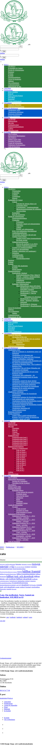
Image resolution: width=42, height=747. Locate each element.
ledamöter (33, 581)
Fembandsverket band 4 (20, 443)
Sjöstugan (19, 501)
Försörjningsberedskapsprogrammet (8, 572)
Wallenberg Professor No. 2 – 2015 (23, 519)
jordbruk (35, 579)
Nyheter (10, 74)
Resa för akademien (18, 215)
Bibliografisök (12, 121)
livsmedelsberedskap (6, 583)
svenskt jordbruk (20, 587)
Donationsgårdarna (14, 77)
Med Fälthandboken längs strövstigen (28, 286)
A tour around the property (24, 492)
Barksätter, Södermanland (20, 284)
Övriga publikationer (15, 101)
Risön (18, 499)
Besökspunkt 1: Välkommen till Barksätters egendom (30, 288)
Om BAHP (11, 119)
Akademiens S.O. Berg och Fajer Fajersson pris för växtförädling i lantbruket (26, 358)
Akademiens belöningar (15, 112)
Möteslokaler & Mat (14, 86)
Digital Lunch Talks (14, 139)
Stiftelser (11, 81)
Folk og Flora (20, 457)
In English (7, 132)
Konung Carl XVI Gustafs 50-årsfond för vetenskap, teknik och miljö (25, 418)
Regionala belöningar (15, 114)
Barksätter (18, 564)
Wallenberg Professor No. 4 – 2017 (23, 527)
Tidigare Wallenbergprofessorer (26, 246)
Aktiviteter (7, 88)
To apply (15, 507)
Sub (4, 51)
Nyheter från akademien (20, 266)
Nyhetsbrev (20, 222)
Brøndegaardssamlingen (16, 127)
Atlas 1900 (15, 434)
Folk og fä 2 (20, 470)
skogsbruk (25, 585)
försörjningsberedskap (19, 569)
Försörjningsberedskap (19, 218)
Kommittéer (16, 213)
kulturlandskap (21, 581)
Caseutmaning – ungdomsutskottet (27, 207)
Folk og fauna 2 (21, 454)
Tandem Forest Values (19, 236)
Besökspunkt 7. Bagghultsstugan (30, 306)
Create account (21, 509)
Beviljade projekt (21, 240)
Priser (6, 707)
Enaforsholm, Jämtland (19, 273)
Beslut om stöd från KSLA (21, 341)
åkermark (14, 589)
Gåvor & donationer (14, 79)
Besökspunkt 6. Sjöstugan (28, 304)
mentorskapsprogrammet (8, 585)
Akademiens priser (14, 110)
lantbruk (27, 581)
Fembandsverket (13, 125)
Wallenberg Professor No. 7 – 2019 (23, 538)
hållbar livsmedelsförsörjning (8, 574)
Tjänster (14, 432)
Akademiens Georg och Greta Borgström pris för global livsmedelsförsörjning (26, 361)
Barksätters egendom (27, 564)
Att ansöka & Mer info (19, 337)
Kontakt (10, 75)
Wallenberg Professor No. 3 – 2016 (23, 523)
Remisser (11, 72)
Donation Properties (14, 141)
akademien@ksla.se (6, 698)
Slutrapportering (17, 342)
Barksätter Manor (17, 490)
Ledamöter (15, 193)
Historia (14, 198)
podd (17, 585)
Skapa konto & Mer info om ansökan (28, 339)
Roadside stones (21, 494)
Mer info (11, 123)
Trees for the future (22, 496)
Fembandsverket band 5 (20, 445)
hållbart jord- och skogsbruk (20, 576)
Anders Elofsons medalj (20, 390)
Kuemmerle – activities (23, 536)
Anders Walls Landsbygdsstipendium (24, 415)
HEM (2, 547)
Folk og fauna (20, 450)
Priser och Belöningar (11, 108)
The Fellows (12, 138)
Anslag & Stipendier (14, 105)
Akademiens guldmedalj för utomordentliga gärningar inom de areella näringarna (26, 383)
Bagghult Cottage (22, 503)
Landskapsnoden (17, 255)
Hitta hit (14, 430)
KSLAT (10, 94)
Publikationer (8, 90)
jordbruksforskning (4, 581)
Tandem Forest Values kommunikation (28, 238)
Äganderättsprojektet (23, 258)
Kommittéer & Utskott (15, 68)
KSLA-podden (13, 92)
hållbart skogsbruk (24, 579)
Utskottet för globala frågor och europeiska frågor (26, 204)
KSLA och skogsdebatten (20, 249)
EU (13, 566)
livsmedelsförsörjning (20, 583)
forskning (27, 567)
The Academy (12, 134)
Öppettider (15, 428)
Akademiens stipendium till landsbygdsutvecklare (21, 409)
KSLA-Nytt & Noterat (15, 96)
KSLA (6, 65)
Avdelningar (16, 196)
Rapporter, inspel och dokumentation (28, 224)
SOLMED (11, 97)
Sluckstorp (19, 498)
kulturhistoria (13, 581)
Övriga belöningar (14, 116)
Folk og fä (19, 467)
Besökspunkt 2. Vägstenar (28, 291)
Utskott (14, 202)
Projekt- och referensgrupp (24, 229)
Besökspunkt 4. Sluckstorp (29, 299)
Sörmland (28, 587)
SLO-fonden (32, 585)
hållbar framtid (31, 571)
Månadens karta (13, 130)
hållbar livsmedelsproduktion (26, 574)
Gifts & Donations (14, 147)
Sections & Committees (19, 481)
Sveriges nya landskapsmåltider (22, 247)
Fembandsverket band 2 (20, 439)
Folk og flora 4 (21, 465)
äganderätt (9, 589)
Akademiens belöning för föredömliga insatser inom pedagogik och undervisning (27, 398)
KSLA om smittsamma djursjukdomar (24, 231)
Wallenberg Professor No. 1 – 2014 (23, 516)
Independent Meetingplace (16, 136)
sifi (20, 585)
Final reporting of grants (24, 512)
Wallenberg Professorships (16, 145)
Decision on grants (22, 510)
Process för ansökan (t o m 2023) (27, 244)
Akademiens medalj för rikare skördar (24, 381)
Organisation (16, 191)
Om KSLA (11, 66)
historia (19, 572)
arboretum (2, 564)
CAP (10, 567)
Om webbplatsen (13, 83)
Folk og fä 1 (20, 468)
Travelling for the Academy (21, 483)
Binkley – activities (22, 521)
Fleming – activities (22, 518)
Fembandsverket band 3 (20, 441)
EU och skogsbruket (19, 566)
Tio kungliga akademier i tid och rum (24, 235)
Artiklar (10, 128)
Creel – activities (21, 532)
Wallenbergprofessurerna (16, 107)
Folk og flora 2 (21, 461)
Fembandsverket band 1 (20, 437)
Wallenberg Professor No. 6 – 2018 (23, 534)
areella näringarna (10, 564)
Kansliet (15, 268)
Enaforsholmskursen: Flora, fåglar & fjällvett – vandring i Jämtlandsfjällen (28, 276)
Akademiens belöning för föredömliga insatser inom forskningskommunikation (27, 402)
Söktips (2, 53)
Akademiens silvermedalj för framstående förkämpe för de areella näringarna (25, 387)
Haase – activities (22, 525)
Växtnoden (15, 220)
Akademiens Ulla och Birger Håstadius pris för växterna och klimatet (26, 369)
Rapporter (11, 99)
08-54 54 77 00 (5, 690)
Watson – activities (22, 540)
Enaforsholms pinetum (23, 282)
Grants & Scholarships (15, 143)
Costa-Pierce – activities (24, 529)
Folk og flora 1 (21, 459)
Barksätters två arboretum (32, 297)
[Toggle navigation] (1, 61)
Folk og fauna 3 (21, 456)
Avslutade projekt (18, 257)
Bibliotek (7, 117)
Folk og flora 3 (21, 463)
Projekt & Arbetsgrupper (16, 70)
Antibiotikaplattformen (19, 233)
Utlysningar (8, 103)
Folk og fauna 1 (21, 452)
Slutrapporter (20, 344)
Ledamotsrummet (13, 85)
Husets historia (17, 269)
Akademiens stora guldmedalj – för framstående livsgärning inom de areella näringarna (25, 377)
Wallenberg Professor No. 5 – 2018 (23, 530)
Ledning (15, 194)
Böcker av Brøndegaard (20, 448)
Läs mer (2, 621)
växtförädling (35, 587)
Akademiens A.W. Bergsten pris (22, 355)
